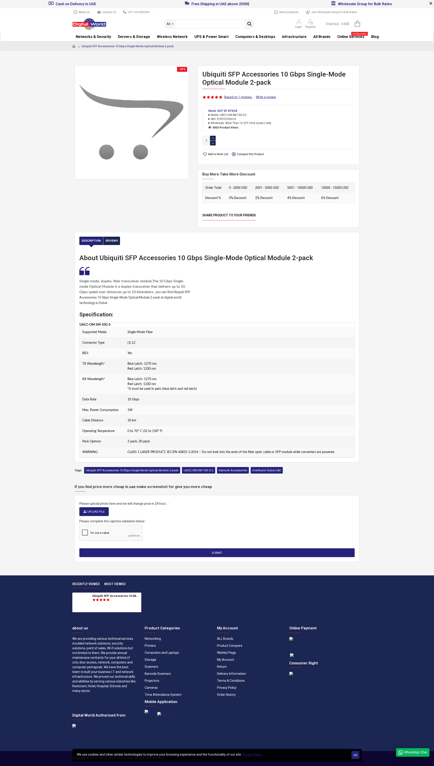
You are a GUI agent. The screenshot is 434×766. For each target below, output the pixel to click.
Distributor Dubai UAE (266, 470)
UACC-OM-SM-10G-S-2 (198, 470)
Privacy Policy (252, 754)
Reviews (112, 240)
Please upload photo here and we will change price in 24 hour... (123, 503)
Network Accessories (233, 470)
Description (91, 240)
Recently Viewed (86, 584)
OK (355, 755)
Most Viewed (114, 584)
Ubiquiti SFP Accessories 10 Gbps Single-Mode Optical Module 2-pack (132, 470)
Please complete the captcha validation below (112, 521)
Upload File (96, 511)
